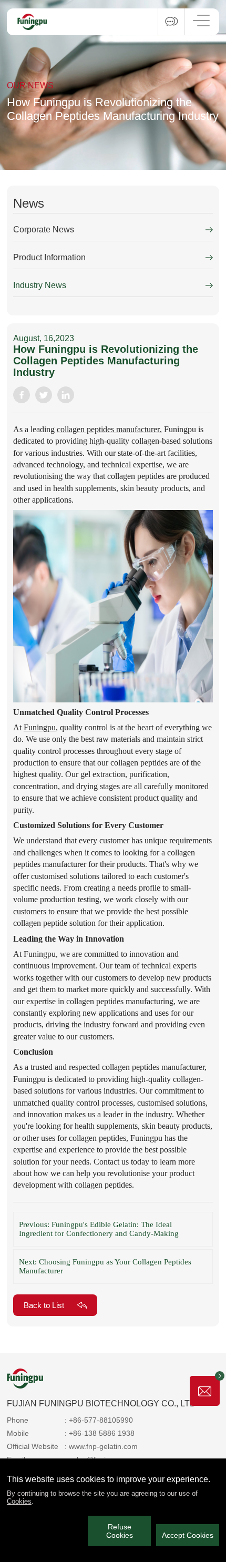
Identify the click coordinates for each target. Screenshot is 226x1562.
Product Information (49, 257)
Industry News (39, 285)
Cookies (19, 1501)
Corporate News (43, 229)
